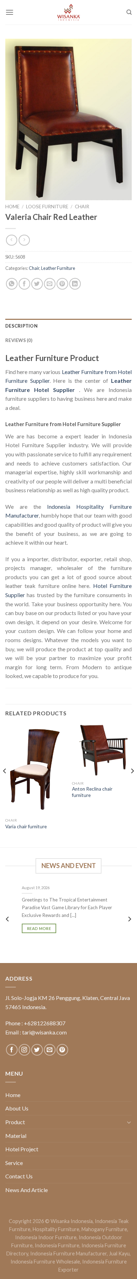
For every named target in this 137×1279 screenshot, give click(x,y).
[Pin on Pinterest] (62, 284)
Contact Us (19, 1176)
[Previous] (4, 785)
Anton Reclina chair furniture (92, 792)
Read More (39, 928)
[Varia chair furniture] (35, 769)
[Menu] (9, 12)
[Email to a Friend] (50, 284)
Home (12, 206)
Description (21, 326)
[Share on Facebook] (24, 284)
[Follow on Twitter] (37, 1050)
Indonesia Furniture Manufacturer (68, 1253)
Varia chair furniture (26, 826)
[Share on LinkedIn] (75, 284)
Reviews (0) (18, 340)
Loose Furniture (47, 206)
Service (14, 1162)
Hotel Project (21, 1149)
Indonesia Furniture (57, 1245)
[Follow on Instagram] (24, 1050)
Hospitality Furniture (56, 1229)
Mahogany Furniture (104, 1229)
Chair (82, 206)
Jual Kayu (119, 1253)
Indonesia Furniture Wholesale (45, 1262)
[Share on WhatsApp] (12, 284)
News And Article (26, 1189)
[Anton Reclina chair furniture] (102, 750)
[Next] (132, 785)
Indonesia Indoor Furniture (46, 1237)
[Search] (129, 12)
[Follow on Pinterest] (62, 1050)
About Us (16, 1108)
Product (15, 1122)
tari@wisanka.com (45, 1032)
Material (15, 1135)
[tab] (68, 326)
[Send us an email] (50, 1050)
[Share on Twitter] (37, 284)
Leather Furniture (58, 268)
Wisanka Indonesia (72, 1221)
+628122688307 (44, 1023)
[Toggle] (129, 1122)
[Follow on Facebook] (12, 1050)
